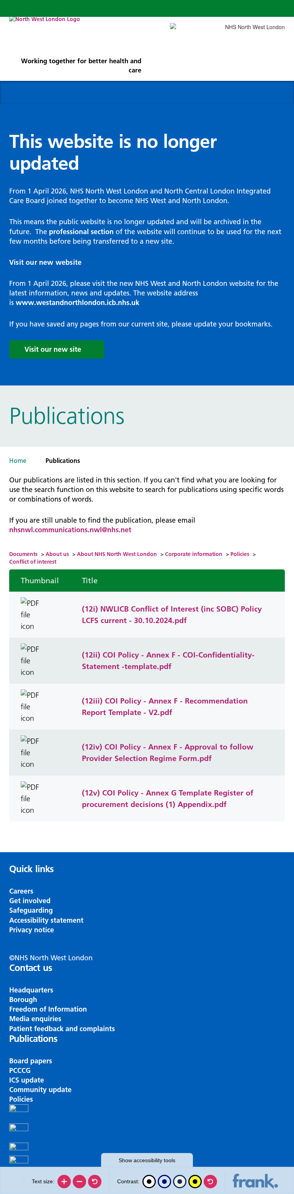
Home (17, 460)
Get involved (30, 900)
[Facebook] (147, 1113)
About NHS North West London (117, 554)
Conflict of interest (32, 561)
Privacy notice (31, 929)
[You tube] (147, 1149)
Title (90, 580)
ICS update (26, 1080)
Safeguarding (31, 910)
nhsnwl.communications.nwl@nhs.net (70, 529)
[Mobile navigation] (276, 8)
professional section (81, 231)
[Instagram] (147, 1133)
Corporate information (193, 554)
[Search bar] (258, 8)
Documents (23, 554)
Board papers (30, 1060)
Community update (40, 1089)
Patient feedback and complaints (62, 1028)
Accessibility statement (46, 920)
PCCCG (20, 1070)
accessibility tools (147, 1160)
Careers (21, 891)
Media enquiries (35, 1018)
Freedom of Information (48, 1009)
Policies (239, 554)
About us (57, 554)
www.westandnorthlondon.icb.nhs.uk (77, 302)
